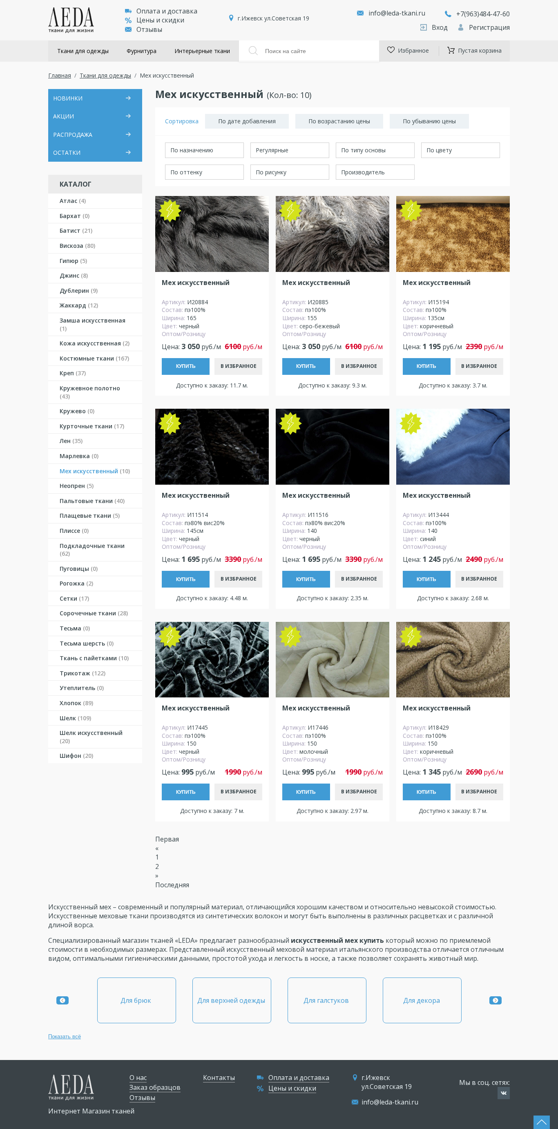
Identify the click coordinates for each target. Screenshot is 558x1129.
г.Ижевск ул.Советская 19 (273, 18)
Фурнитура (141, 51)
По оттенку (186, 172)
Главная (59, 75)
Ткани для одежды (83, 51)
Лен (71, 441)
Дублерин (79, 290)
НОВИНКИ (68, 98)
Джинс (74, 275)
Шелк (75, 718)
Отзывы (149, 29)
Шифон (76, 755)
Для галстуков (231, 1000)
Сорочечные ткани (94, 613)
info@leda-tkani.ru (396, 13)
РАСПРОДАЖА (72, 134)
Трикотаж (82, 673)
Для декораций (422, 1000)
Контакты (219, 1077)
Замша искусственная (92, 324)
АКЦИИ (63, 116)
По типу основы (363, 150)
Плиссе (74, 530)
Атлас (73, 201)
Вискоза (77, 245)
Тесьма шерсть (87, 643)
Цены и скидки (160, 20)
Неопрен (77, 486)
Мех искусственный (95, 471)
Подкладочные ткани (92, 550)
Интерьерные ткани (202, 51)
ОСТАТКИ (66, 152)
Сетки (74, 598)
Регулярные (272, 150)
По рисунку (271, 172)
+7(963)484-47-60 (483, 13)
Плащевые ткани (90, 515)
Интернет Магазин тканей (91, 1111)
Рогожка (76, 583)
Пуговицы (79, 568)
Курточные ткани (92, 426)
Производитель (363, 172)
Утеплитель (82, 688)
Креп (73, 373)
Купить (186, 366)
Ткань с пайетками (94, 658)
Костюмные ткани (94, 358)
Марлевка (79, 456)
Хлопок (76, 703)
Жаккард (79, 305)
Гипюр (73, 261)
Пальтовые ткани (92, 501)
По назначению (191, 150)
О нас (138, 1077)
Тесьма (75, 628)
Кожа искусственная (94, 343)
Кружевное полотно (90, 392)
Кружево (77, 411)
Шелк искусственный (91, 737)
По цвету (439, 150)
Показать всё (64, 1036)
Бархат (74, 216)
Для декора (327, 1000)
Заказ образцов (155, 1087)
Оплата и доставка (166, 11)
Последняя (172, 884)
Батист (76, 230)
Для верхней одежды (137, 1000)
